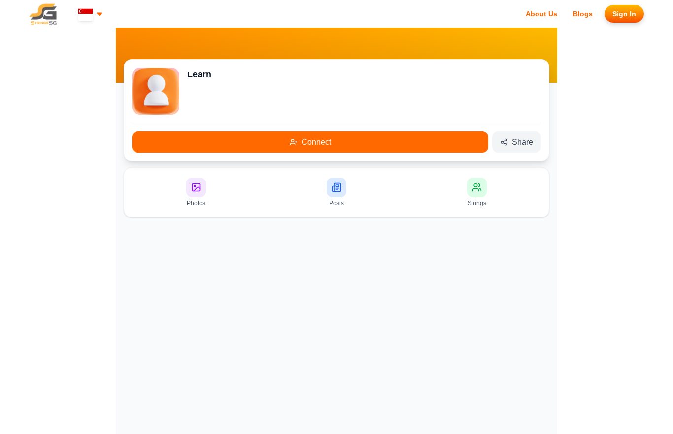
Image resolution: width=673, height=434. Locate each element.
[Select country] (91, 14)
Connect (316, 142)
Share (522, 142)
